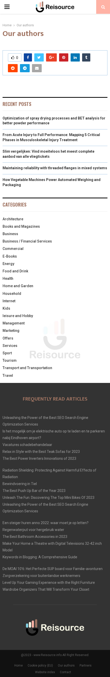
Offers (8, 338)
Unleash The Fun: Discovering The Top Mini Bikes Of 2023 (48, 497)
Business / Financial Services (27, 241)
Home (18, 665)
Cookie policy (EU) (40, 665)
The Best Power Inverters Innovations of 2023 (39, 458)
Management (14, 323)
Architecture (13, 219)
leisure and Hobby (18, 316)
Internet (9, 301)
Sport (7, 353)
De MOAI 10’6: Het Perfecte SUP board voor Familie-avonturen (53, 569)
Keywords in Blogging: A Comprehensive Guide (40, 557)
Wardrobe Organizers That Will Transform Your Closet (46, 589)
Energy (8, 264)
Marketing (11, 331)
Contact (65, 672)
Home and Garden (18, 286)
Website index (45, 672)
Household (12, 294)
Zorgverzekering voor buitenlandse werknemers (41, 576)
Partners (86, 665)
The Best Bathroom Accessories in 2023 (35, 537)
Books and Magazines (21, 226)
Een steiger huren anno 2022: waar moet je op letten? (46, 523)
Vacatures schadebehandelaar (27, 445)
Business (10, 234)
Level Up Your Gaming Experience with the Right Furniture (49, 583)
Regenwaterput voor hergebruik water (33, 530)
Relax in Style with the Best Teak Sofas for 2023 (41, 452)
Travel (8, 375)
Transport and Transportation (27, 368)
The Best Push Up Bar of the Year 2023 (34, 491)
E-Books (10, 256)
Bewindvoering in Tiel (20, 484)
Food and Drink (15, 271)
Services (10, 346)
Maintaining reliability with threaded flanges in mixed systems (55, 168)
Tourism (10, 360)
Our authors (66, 665)
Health (8, 278)
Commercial (13, 249)
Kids (6, 308)
